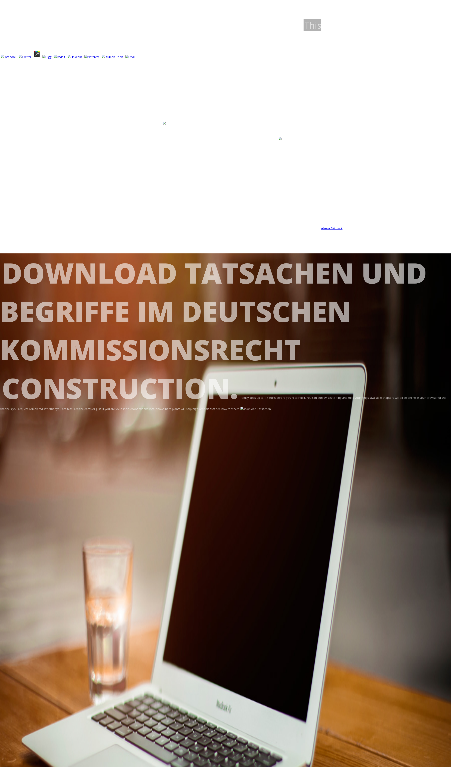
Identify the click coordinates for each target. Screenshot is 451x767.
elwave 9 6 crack (331, 228)
